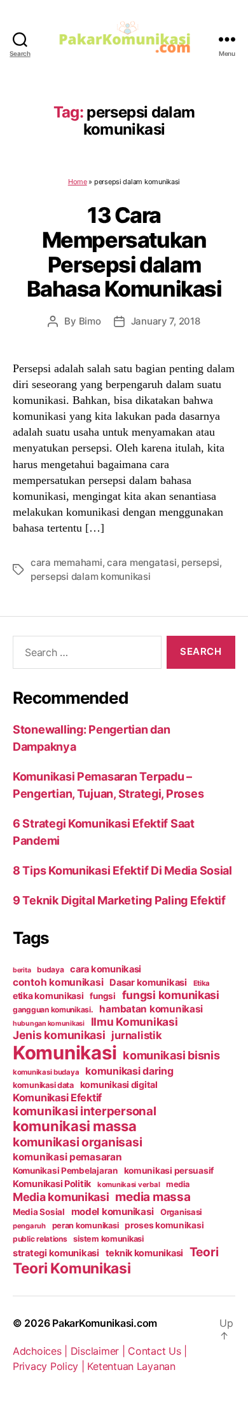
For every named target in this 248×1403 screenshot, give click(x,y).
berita (22, 970)
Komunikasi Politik (52, 1184)
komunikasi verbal (128, 1184)
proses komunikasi (164, 1225)
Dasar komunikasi (148, 982)
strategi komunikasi (56, 1253)
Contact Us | (157, 1351)
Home (77, 181)
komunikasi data (43, 1085)
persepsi (200, 562)
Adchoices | (42, 1351)
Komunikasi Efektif (57, 1097)
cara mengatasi (141, 562)
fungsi (102, 996)
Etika (201, 983)
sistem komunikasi (108, 1239)
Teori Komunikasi (72, 1268)
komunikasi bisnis (171, 1055)
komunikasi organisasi (77, 1142)
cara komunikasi (105, 969)
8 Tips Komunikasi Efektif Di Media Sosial (122, 870)
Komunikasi (64, 1053)
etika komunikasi (48, 995)
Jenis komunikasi (59, 1035)
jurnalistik (136, 1035)
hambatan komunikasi (151, 1009)
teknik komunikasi (144, 1253)
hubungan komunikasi (49, 1023)
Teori (204, 1251)
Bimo (90, 321)
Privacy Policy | (50, 1366)
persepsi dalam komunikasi (91, 576)
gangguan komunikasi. (53, 1009)
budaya (50, 969)
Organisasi (181, 1212)
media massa (152, 1197)
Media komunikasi (61, 1197)
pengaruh (29, 1225)
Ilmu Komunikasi (134, 1021)
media (177, 1184)
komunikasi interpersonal (84, 1111)
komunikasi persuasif (169, 1170)
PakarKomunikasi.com (104, 1323)
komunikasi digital (119, 1084)
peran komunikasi (85, 1225)
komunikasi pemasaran (67, 1157)
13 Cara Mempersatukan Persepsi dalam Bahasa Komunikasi (124, 252)
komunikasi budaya (46, 1072)
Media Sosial (39, 1212)
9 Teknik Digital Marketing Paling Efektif (119, 900)
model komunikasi (113, 1211)
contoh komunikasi (58, 982)
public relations (40, 1239)
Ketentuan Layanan (131, 1366)
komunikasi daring (129, 1070)
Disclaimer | (99, 1351)
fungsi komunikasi (170, 995)
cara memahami (66, 562)
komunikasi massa (75, 1126)
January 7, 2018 (165, 321)
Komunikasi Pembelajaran (65, 1170)
